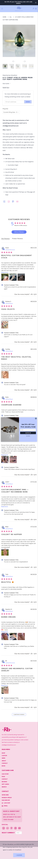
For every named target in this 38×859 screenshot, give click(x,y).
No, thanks (28, 435)
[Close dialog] (36, 418)
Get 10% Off (28, 433)
